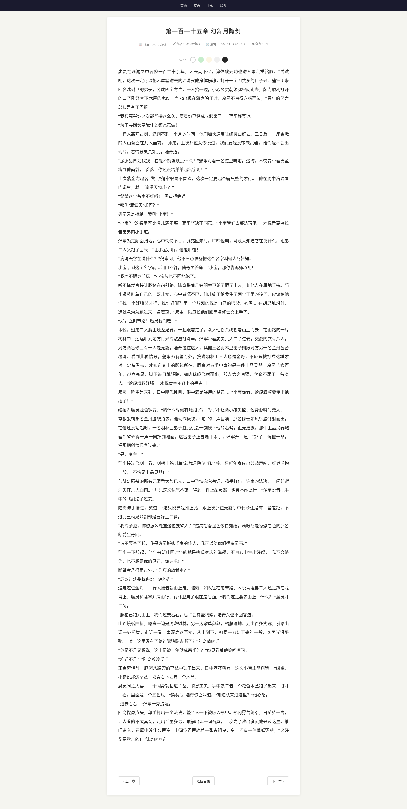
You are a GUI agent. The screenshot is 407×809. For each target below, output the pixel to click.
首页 (183, 5)
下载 (210, 5)
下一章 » (278, 781)
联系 (223, 5)
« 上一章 (129, 781)
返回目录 (203, 781)
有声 (197, 5)
